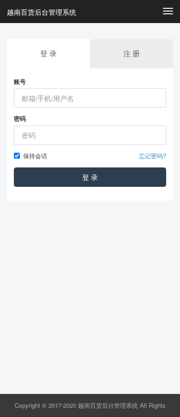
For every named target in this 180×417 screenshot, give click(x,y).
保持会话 (35, 156)
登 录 (90, 177)
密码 (20, 118)
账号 (20, 81)
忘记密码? (152, 155)
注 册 (131, 53)
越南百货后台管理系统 (41, 12)
